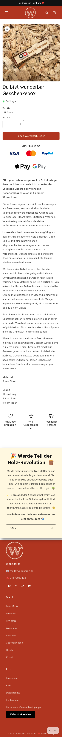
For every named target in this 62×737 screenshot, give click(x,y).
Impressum (12, 678)
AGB (8, 685)
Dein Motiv (12, 606)
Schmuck (11, 635)
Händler (10, 650)
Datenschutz (13, 692)
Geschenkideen (14, 642)
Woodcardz (12, 613)
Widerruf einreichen (20, 714)
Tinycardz (11, 620)
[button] (6, 12)
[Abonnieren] (52, 528)
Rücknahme (12, 700)
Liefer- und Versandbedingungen (24, 707)
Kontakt (10, 657)
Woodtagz (11, 628)
